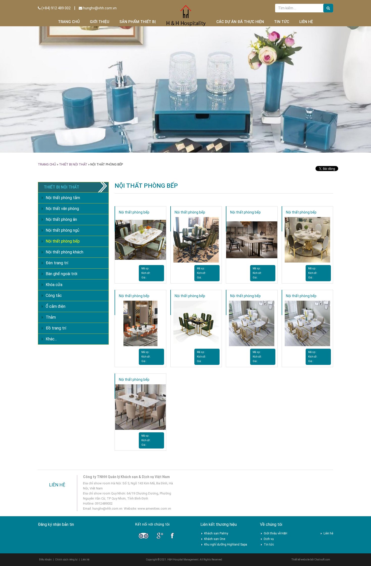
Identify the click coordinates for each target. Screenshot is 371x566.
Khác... (51, 339)
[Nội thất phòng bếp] (140, 240)
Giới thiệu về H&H (275, 533)
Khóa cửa (54, 284)
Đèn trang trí (57, 263)
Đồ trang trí (56, 328)
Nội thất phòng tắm (63, 197)
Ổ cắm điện (55, 306)
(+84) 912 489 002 (56, 8)
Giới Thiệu (99, 21)
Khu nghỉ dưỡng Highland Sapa (225, 544)
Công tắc (54, 295)
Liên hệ (306, 21)
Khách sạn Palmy (216, 533)
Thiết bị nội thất (73, 164)
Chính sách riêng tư (66, 559)
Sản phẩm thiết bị (137, 21)
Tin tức (281, 21)
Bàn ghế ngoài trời (61, 273)
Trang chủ (69, 21)
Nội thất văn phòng (62, 208)
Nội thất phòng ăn (61, 219)
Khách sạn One (214, 539)
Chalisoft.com (322, 559)
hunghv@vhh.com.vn (99, 8)
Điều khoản (45, 559)
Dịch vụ (269, 539)
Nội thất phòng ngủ (62, 230)
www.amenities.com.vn (154, 508)
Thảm (51, 317)
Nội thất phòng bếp (134, 212)
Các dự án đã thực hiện (240, 21)
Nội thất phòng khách (64, 252)
